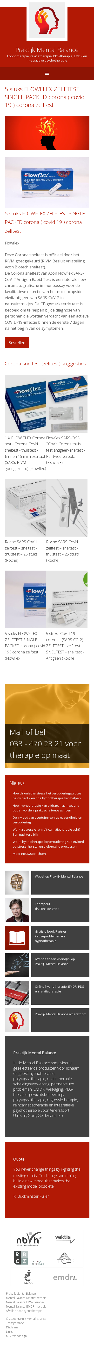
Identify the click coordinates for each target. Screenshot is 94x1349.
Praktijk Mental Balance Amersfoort (60, 1014)
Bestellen (16, 342)
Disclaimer (13, 1327)
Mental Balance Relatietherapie (26, 1298)
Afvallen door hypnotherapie (24, 1311)
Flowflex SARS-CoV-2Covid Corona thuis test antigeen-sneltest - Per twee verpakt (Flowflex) (65, 450)
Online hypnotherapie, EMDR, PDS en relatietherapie (59, 988)
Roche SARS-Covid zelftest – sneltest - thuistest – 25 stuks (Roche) (21, 551)
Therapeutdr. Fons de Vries (47, 906)
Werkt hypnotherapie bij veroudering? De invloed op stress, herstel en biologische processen (48, 844)
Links (9, 1332)
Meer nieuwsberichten (29, 853)
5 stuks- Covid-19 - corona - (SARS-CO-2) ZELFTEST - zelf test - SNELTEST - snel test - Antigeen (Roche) (65, 646)
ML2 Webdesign (16, 1336)
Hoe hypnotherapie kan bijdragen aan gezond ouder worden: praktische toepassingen (46, 807)
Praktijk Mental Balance (21, 1294)
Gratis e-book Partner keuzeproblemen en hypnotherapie (50, 936)
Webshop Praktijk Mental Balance (59, 876)
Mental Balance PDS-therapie (25, 1302)
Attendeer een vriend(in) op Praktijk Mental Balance (55, 961)
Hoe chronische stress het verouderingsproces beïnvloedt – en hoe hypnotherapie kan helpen (47, 795)
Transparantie (15, 1323)
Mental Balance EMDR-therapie (26, 1306)
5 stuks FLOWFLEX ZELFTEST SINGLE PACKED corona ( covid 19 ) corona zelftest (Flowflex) (25, 646)
